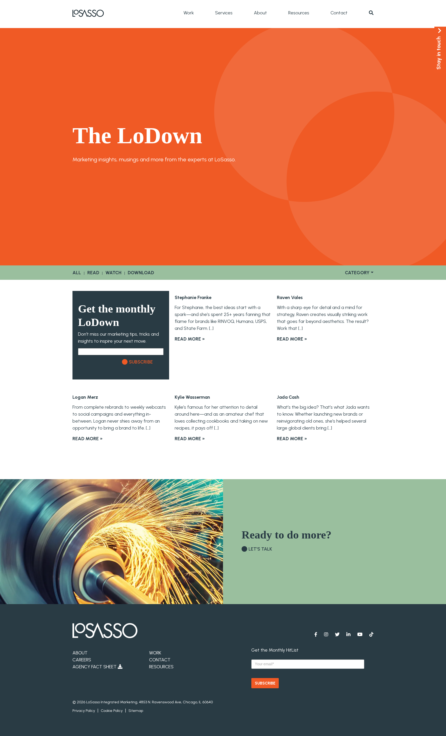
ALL (76, 272)
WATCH (113, 272)
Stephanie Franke (193, 297)
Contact (339, 13)
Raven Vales (290, 297)
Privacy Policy (83, 710)
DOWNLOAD (141, 272)
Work (189, 13)
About (260, 13)
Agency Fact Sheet (95, 666)
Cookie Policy (112, 710)
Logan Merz (85, 397)
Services (224, 13)
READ (93, 272)
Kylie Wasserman (192, 397)
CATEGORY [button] (357, 272)
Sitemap (135, 710)
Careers (81, 660)
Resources (298, 13)
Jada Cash (288, 397)
